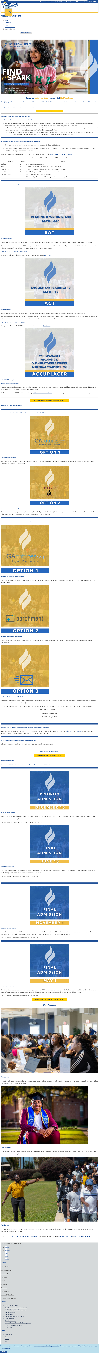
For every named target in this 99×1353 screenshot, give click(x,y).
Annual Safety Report (11, 1306)
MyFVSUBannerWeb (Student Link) (16, 1308)
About (41, 1)
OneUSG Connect (10, 1321)
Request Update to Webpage (8, 1298)
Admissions (58, 1)
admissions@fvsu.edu (65, 1236)
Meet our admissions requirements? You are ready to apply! (49, 400)
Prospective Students (10, 27)
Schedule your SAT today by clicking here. (14, 252)
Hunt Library (4, 1288)
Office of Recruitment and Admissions (24, 1236)
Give (6, 1341)
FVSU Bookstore (5, 1291)
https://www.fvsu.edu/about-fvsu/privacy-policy (46, 1346)
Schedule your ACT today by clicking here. (14, 322)
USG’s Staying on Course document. (61, 154)
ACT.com (79, 731)
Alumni (86, 1)
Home (6, 20)
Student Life (68, 1)
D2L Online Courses (6, 1270)
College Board (69, 731)
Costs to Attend (6, 1147)
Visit (6, 1337)
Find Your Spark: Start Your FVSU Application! (49, 755)
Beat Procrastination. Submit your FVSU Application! (49, 999)
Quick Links (92, 1)
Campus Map (9, 1314)
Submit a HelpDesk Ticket (7, 1295)
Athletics (78, 1)
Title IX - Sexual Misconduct (13, 1325)
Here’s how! (47, 255)
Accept (3, 1351)
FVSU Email (4, 1277)
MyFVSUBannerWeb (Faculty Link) (15, 1310)
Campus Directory (10, 1312)
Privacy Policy (9, 1327)
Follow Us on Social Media (81, 1236)
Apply (6, 25)
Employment (4, 1284)
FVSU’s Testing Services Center (42, 393)
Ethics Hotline (9, 1319)
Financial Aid (4, 1274)
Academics (49, 1)
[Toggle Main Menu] (8, 12)
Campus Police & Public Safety (14, 1316)
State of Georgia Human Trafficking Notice (18, 1323)
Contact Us (8, 1335)
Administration (5, 1267)
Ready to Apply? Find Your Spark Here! (49, 111)
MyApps (3, 1281)
